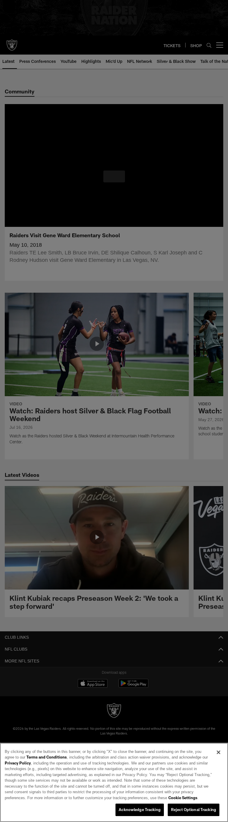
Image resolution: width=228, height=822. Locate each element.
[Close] (218, 752)
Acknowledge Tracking (140, 809)
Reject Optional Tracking (193, 809)
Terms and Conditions (31, 757)
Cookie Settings (80, 798)
